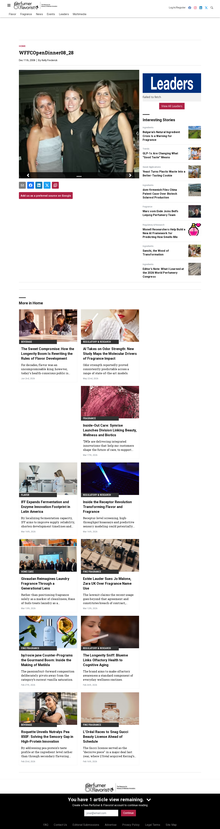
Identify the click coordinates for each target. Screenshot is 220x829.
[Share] (30, 185)
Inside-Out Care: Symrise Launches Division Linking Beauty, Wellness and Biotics (110, 430)
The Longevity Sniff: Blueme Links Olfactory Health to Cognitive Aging (105, 660)
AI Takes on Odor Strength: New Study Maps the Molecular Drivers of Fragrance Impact (110, 354)
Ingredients (148, 127)
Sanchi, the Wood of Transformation (156, 252)
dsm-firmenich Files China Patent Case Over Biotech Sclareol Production (160, 193)
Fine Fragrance (92, 571)
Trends (146, 149)
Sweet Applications (152, 167)
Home (22, 46)
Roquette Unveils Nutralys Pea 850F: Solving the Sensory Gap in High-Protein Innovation (47, 737)
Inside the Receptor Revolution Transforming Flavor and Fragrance (107, 507)
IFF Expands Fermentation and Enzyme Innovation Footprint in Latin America (45, 507)
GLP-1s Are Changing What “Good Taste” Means (160, 155)
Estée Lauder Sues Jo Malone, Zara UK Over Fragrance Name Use (107, 583)
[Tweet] (47, 185)
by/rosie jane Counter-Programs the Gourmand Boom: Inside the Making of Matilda (47, 660)
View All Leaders (172, 106)
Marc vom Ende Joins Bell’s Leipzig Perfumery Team (160, 213)
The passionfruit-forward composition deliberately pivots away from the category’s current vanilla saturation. (48, 675)
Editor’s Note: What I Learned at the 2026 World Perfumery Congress (163, 272)
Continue (128, 813)
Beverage (26, 341)
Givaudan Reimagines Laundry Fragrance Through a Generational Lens (45, 583)
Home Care (27, 571)
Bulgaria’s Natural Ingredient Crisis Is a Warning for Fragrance (161, 135)
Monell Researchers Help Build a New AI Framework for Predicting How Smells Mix (164, 233)
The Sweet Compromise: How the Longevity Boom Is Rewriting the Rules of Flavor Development (47, 354)
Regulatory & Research (153, 225)
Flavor (25, 495)
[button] (28, 175)
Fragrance (147, 206)
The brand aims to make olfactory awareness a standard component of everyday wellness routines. (108, 675)
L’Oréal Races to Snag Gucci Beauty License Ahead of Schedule (105, 737)
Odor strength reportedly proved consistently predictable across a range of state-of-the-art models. (106, 369)
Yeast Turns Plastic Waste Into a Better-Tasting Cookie (164, 173)
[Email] (22, 185)
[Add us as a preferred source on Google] (55, 185)
